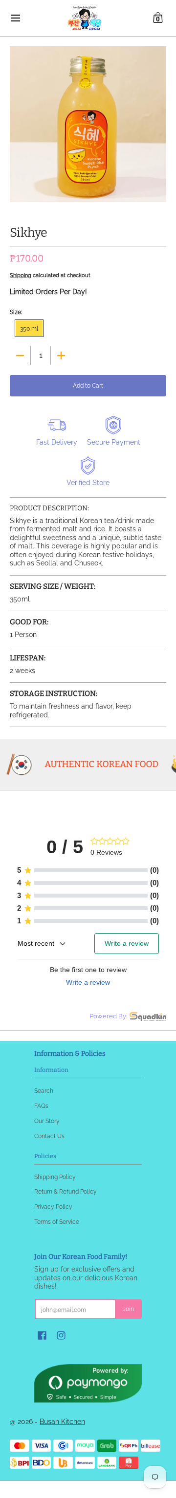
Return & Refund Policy (65, 1191)
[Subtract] (20, 355)
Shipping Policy (55, 1176)
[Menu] (15, 18)
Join (128, 1308)
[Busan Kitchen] (85, 18)
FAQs (41, 1105)
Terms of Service (56, 1221)
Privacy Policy (53, 1206)
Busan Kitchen (62, 1421)
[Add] (61, 355)
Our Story (47, 1120)
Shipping (20, 275)
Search (43, 1090)
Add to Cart (88, 385)
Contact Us (49, 1136)
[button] (158, 18)
